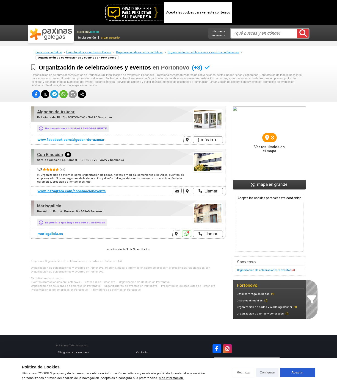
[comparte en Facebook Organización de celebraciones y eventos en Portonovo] (36, 94)
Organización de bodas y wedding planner (264, 307)
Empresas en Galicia (49, 52)
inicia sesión (87, 37)
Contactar (142, 352)
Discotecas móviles (250, 300)
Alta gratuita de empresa (73, 352)
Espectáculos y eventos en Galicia (88, 52)
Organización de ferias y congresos (260, 313)
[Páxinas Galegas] (51, 34)
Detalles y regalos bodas (253, 293)
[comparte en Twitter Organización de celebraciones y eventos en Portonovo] (45, 94)
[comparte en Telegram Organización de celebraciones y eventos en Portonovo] (54, 94)
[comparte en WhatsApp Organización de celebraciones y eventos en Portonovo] (63, 94)
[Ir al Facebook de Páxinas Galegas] (217, 348)
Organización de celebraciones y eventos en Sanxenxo (203, 52)
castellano (83, 31)
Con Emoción (50, 154)
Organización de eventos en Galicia (139, 52)
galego (94, 31)
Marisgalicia (49, 206)
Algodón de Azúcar (56, 111)
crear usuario (110, 37)
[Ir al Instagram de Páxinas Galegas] (227, 348)
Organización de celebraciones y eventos (264, 270)
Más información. (171, 378)
